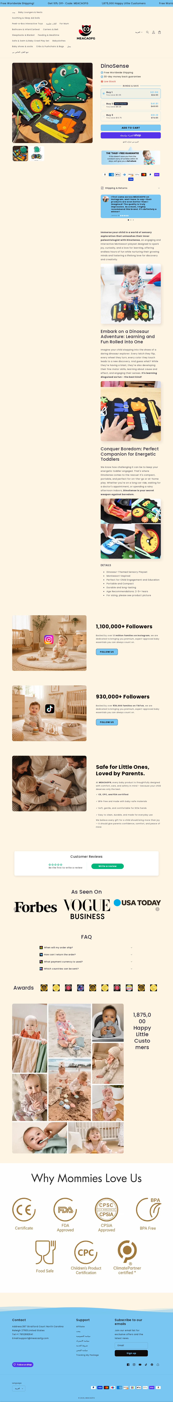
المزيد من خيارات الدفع (131, 142)
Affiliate (80, 1326)
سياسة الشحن (82, 1350)
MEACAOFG (90, 1398)
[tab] (128, 220)
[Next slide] (157, 909)
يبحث (78, 1331)
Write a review (108, 866)
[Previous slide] (16, 909)
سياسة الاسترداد (82, 1341)
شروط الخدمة (82, 1345)
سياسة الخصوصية (83, 1336)
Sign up (131, 1353)
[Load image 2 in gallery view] (36, 153)
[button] (148, 32)
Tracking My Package (87, 1355)
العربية (17, 1388)
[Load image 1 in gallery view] (20, 153)
